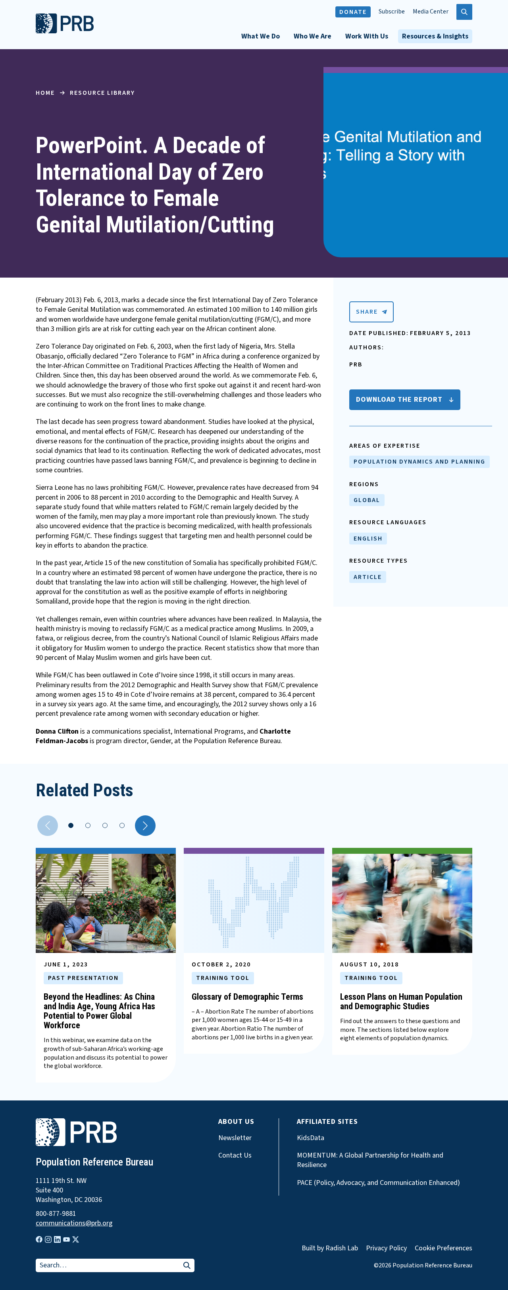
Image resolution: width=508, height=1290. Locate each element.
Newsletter (235, 1138)
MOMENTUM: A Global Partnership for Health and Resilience (370, 1160)
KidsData (310, 1138)
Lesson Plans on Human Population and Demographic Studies (401, 1001)
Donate (353, 12)
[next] (145, 825)
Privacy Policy (386, 1248)
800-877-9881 (56, 1214)
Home (45, 92)
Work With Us (366, 36)
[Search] (186, 1266)
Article (368, 577)
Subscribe (392, 12)
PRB (355, 364)
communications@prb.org (74, 1223)
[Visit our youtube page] (66, 1239)
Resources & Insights (435, 36)
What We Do (260, 36)
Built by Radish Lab (330, 1248)
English (368, 538)
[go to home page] (65, 31)
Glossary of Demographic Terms (247, 997)
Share (367, 311)
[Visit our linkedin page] (57, 1239)
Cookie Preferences (443, 1248)
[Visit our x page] (75, 1239)
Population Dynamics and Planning (419, 461)
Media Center (430, 12)
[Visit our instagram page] (48, 1239)
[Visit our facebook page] (39, 1239)
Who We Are (312, 36)
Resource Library (102, 92)
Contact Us (235, 1155)
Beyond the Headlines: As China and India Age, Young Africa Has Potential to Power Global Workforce (99, 1011)
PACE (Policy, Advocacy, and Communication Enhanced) (378, 1183)
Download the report (399, 399)
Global (367, 500)
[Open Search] (464, 12)
